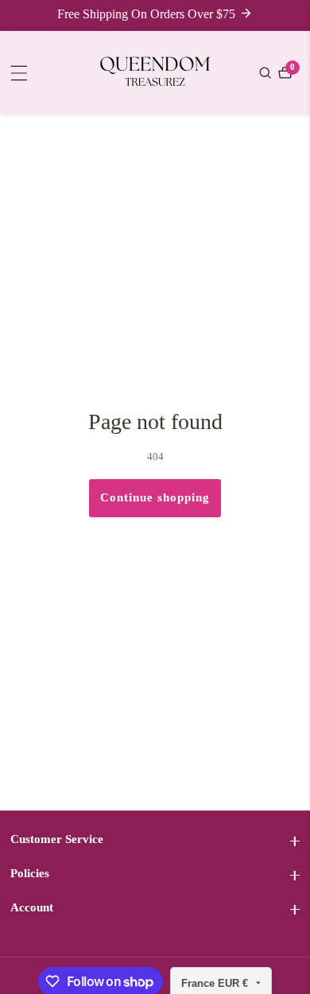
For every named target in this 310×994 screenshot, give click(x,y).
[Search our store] (267, 73)
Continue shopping (155, 497)
